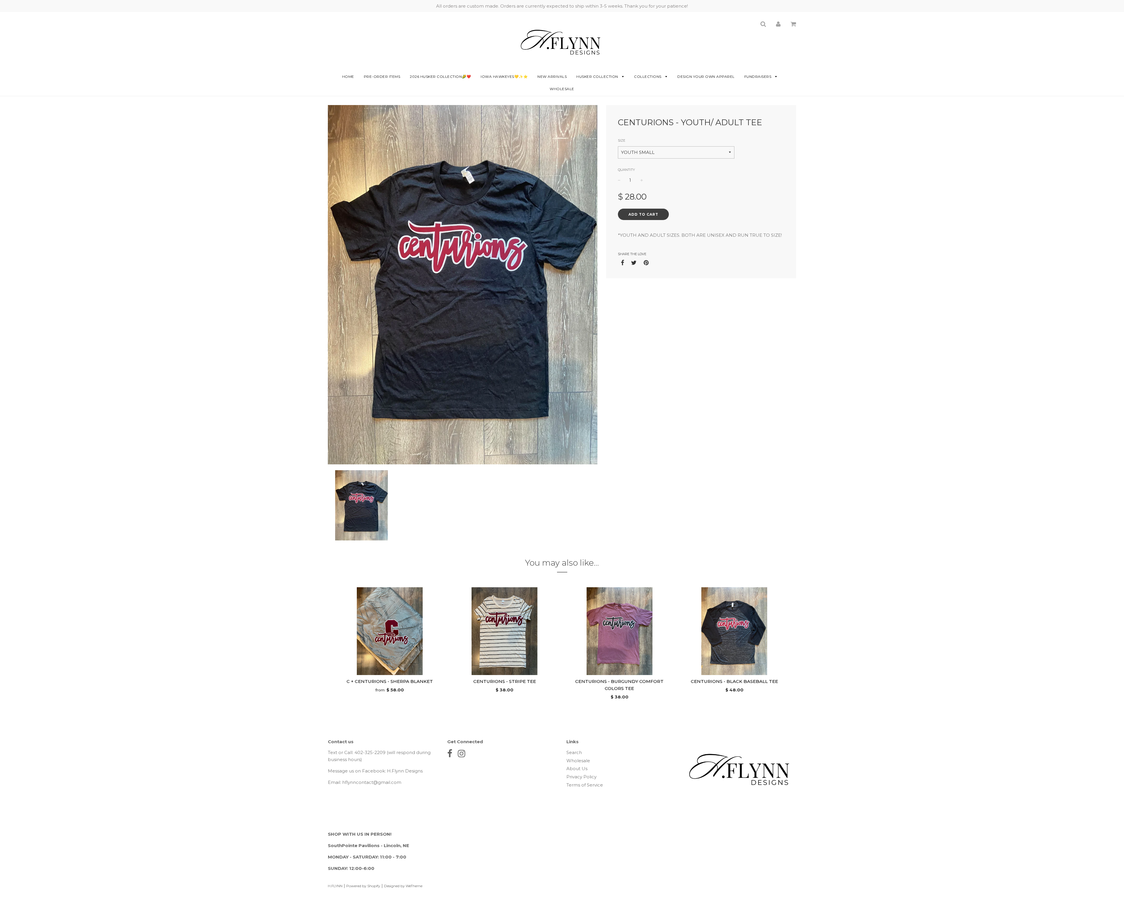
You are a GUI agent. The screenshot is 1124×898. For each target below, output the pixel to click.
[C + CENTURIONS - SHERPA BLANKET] (390, 631)
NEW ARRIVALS (552, 76)
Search (574, 752)
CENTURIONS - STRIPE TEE (504, 681)
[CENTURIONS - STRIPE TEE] (505, 631)
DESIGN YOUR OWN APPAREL (706, 76)
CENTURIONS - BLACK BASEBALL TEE (734, 681)
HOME (348, 76)
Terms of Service (584, 785)
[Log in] (778, 24)
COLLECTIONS (648, 76)
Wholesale (562, 89)
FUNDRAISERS (758, 76)
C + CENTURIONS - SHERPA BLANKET (390, 681)
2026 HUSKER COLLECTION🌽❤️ (440, 76)
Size (621, 140)
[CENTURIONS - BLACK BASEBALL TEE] (734, 631)
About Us (576, 768)
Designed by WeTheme (403, 886)
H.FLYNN (335, 886)
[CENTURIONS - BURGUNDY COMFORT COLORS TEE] (619, 631)
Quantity (626, 170)
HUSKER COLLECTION (597, 76)
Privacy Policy (581, 776)
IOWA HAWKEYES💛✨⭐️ (504, 76)
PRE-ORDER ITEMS (382, 76)
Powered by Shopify (363, 886)
